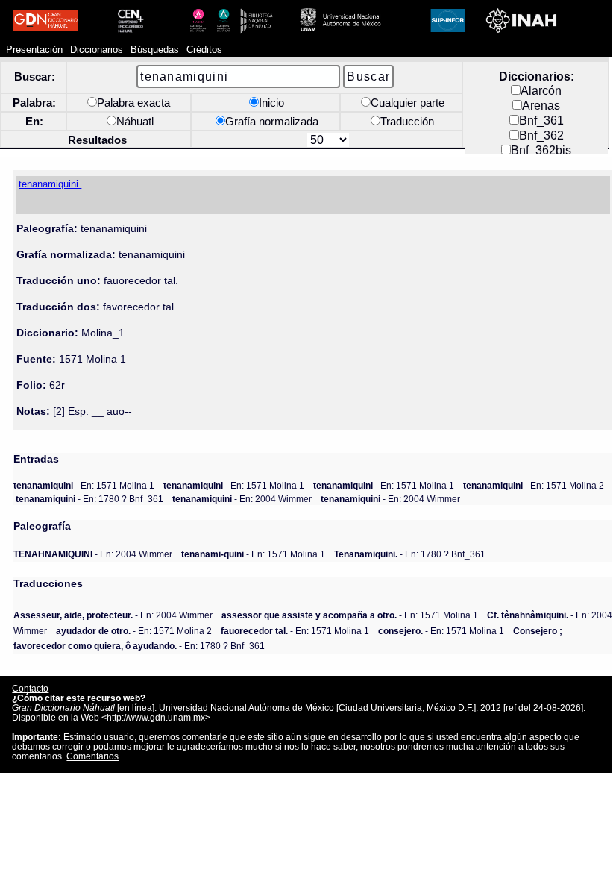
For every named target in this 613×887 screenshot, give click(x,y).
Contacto (30, 688)
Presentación (34, 50)
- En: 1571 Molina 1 (83, 485)
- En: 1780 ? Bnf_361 (89, 499)
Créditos (204, 50)
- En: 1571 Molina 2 (533, 485)
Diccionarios (96, 50)
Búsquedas (155, 50)
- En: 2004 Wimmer (242, 499)
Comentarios (92, 756)
